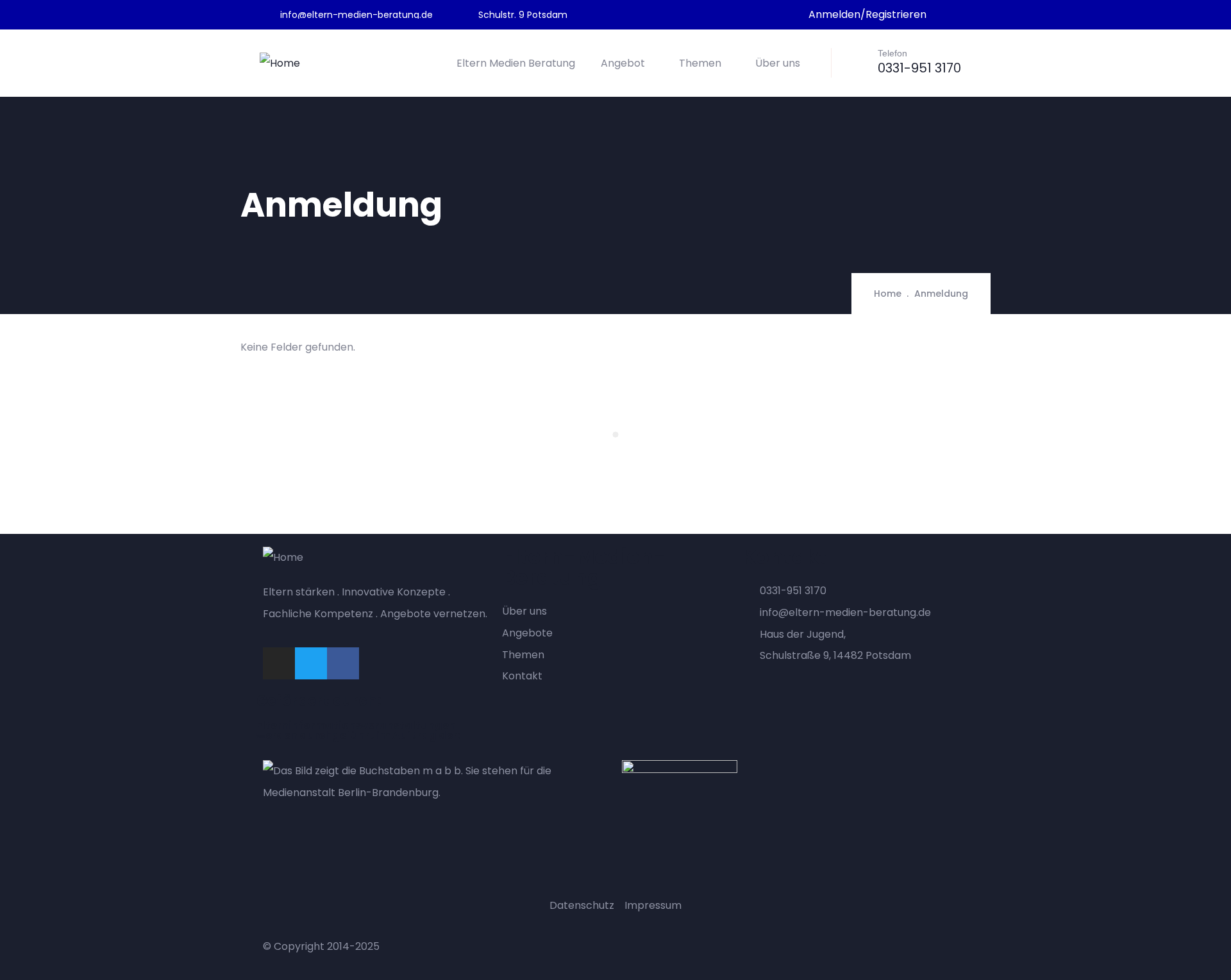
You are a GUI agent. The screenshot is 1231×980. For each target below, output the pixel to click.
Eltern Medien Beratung (515, 63)
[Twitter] (311, 663)
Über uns (777, 63)
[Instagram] (279, 663)
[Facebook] (343, 663)
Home (887, 293)
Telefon (892, 53)
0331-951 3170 (919, 68)
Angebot (623, 63)
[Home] (280, 63)
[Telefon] (858, 61)
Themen (700, 63)
